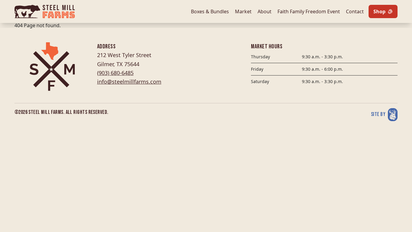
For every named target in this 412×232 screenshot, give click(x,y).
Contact (355, 11)
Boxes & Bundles (210, 11)
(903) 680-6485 (115, 72)
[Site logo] (44, 11)
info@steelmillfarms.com (129, 81)
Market (243, 11)
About (264, 11)
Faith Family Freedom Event (308, 11)
